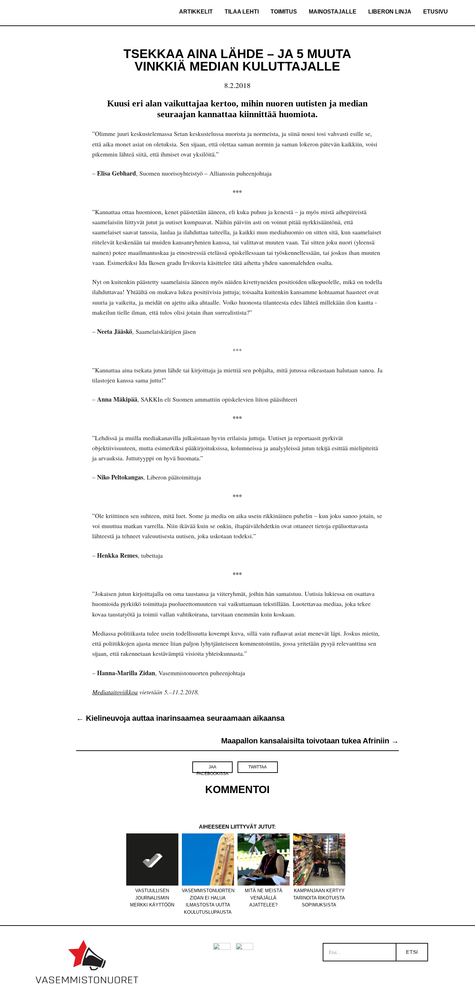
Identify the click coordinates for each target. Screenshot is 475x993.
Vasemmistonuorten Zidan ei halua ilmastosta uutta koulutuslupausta (208, 894)
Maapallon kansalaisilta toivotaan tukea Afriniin (310, 740)
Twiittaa (257, 767)
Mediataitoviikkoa (115, 692)
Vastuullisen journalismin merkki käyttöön (152, 894)
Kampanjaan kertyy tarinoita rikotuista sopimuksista (319, 894)
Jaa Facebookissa (212, 769)
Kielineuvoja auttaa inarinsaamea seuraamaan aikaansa (180, 718)
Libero (55, 13)
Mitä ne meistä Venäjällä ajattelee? (263, 894)
